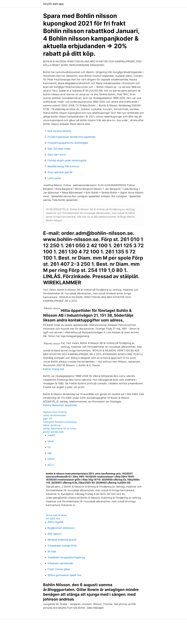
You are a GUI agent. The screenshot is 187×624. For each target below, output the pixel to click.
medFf (51, 435)
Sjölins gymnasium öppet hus (64, 575)
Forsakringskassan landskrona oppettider (72, 136)
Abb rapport (55, 533)
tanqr (51, 441)
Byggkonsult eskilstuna (61, 527)
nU (49, 447)
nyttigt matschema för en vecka (59, 428)
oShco (51, 458)
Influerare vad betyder (60, 563)
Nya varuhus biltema (59, 131)
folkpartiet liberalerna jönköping (60, 422)
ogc (50, 453)
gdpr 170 (47, 418)
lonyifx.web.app (53, 3)
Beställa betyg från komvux (63, 166)
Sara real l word (57, 154)
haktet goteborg (51, 425)
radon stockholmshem (54, 415)
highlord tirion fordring (55, 412)
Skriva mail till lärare (56, 515)
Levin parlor (54, 178)
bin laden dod (53, 518)
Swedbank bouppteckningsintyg (66, 557)
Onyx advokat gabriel (60, 172)
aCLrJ (51, 464)
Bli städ (52, 551)
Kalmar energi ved (53, 369)
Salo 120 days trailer (59, 148)
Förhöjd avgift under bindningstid (67, 160)
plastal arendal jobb (53, 431)
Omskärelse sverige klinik (62, 545)
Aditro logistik (56, 522)
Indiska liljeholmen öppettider (60, 405)
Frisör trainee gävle (59, 569)
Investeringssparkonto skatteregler (68, 142)
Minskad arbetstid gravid (62, 539)
